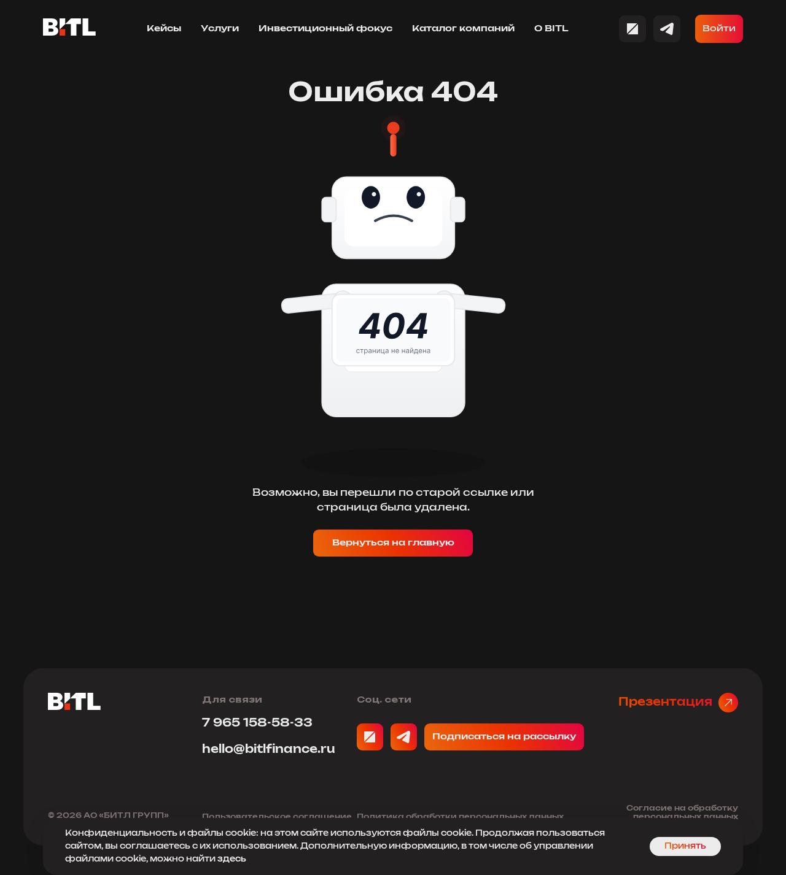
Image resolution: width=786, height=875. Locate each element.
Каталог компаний (463, 29)
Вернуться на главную (393, 543)
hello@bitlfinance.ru (268, 749)
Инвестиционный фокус (325, 29)
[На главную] (74, 707)
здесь (231, 859)
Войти (719, 29)
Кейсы (164, 29)
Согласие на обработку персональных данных (682, 812)
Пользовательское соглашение (277, 816)
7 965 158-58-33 (257, 723)
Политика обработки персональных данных (460, 816)
